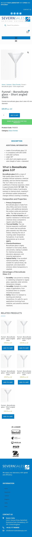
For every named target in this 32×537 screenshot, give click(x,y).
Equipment (7, 492)
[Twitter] (17, 13)
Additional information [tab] (16, 145)
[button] (16, 37)
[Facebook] (14, 13)
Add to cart (14, 115)
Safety (6, 503)
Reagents (6, 499)
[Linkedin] (11, 13)
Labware (8, 84)
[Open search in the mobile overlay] (16, 25)
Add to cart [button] (8, 348)
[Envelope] (20, 13)
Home (3, 84)
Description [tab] (16, 141)
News (5, 506)
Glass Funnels (16, 84)
